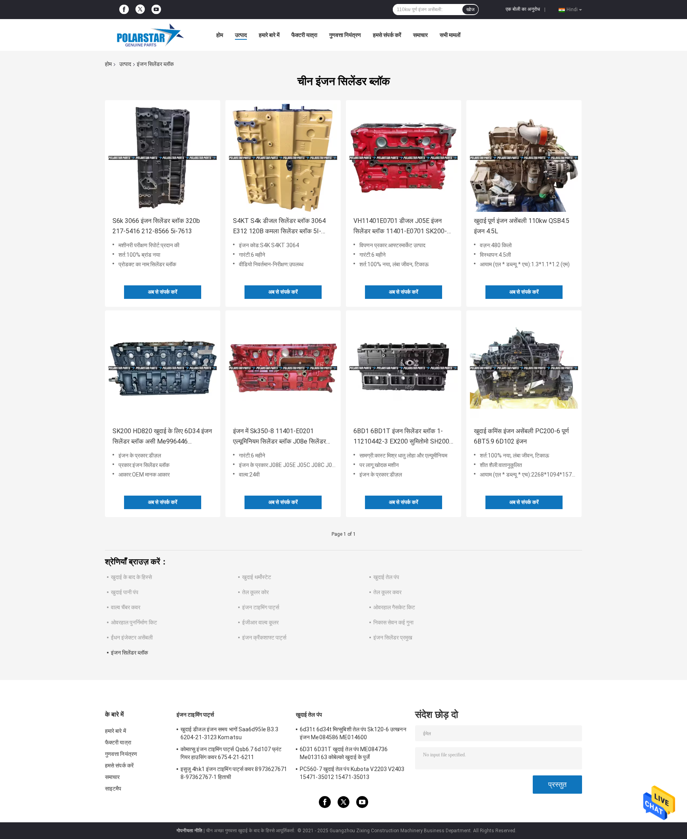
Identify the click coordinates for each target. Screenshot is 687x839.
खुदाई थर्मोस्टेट (256, 577)
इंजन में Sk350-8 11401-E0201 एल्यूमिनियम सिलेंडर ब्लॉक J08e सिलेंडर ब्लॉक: (279, 437)
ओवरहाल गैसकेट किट (394, 607)
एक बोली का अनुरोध (523, 9)
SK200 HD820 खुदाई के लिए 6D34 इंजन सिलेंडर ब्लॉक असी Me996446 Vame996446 (162, 437)
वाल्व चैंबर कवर (125, 607)
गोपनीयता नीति (189, 830)
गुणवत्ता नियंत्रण (345, 35)
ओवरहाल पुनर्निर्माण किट (134, 622)
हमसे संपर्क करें (387, 35)
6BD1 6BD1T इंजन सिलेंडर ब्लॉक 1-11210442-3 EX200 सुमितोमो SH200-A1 (402, 437)
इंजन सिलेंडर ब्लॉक (129, 652)
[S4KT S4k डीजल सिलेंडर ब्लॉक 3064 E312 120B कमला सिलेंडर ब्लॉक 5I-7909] (283, 158)
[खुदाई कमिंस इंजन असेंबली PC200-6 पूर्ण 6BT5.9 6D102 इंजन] (524, 368)
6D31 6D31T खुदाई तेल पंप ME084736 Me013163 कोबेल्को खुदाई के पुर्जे (344, 753)
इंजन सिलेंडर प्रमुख (392, 637)
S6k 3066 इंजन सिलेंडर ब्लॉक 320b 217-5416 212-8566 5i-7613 (156, 226)
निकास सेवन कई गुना (393, 622)
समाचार (420, 35)
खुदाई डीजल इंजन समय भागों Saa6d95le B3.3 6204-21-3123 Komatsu (229, 733)
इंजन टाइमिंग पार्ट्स (260, 607)
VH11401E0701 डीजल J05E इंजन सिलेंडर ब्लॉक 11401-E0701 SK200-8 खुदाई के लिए (401, 226)
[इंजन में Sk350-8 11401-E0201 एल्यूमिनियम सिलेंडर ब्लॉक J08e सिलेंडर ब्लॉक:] (283, 368)
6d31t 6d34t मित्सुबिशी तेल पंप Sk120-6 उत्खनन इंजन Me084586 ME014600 (353, 733)
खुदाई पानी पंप (124, 592)
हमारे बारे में (269, 35)
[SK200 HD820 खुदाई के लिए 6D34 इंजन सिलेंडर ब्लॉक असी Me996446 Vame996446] (163, 368)
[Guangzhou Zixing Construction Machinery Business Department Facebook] (124, 9)
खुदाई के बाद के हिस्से (131, 577)
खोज (470, 9)
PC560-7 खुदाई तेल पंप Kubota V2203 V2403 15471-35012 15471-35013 (352, 773)
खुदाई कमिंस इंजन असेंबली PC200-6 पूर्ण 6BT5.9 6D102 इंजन (521, 436)
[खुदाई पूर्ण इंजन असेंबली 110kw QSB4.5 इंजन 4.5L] (524, 158)
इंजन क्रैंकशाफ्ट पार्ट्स (264, 637)
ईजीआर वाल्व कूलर (260, 622)
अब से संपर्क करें (162, 292)
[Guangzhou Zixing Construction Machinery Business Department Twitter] (140, 10)
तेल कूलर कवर (387, 592)
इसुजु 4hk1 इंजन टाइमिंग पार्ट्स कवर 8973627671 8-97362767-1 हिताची (233, 773)
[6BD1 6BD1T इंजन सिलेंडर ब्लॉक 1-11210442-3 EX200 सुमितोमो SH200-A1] (403, 368)
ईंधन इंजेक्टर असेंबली (132, 637)
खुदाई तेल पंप (386, 577)
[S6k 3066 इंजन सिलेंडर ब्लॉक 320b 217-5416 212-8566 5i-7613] (163, 158)
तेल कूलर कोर (255, 592)
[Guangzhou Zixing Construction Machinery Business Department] (148, 35)
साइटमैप (113, 788)
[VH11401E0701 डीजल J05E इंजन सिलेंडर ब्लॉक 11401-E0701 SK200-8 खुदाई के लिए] (403, 158)
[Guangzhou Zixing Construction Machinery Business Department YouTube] (156, 9)
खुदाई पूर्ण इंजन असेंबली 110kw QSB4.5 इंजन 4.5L (521, 226)
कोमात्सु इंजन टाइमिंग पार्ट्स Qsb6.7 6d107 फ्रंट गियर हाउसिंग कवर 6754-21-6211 (230, 753)
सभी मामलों (450, 35)
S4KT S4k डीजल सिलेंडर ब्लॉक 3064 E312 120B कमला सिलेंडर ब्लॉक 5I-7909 (279, 226)
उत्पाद (241, 35)
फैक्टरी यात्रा (304, 35)
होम (219, 35)
